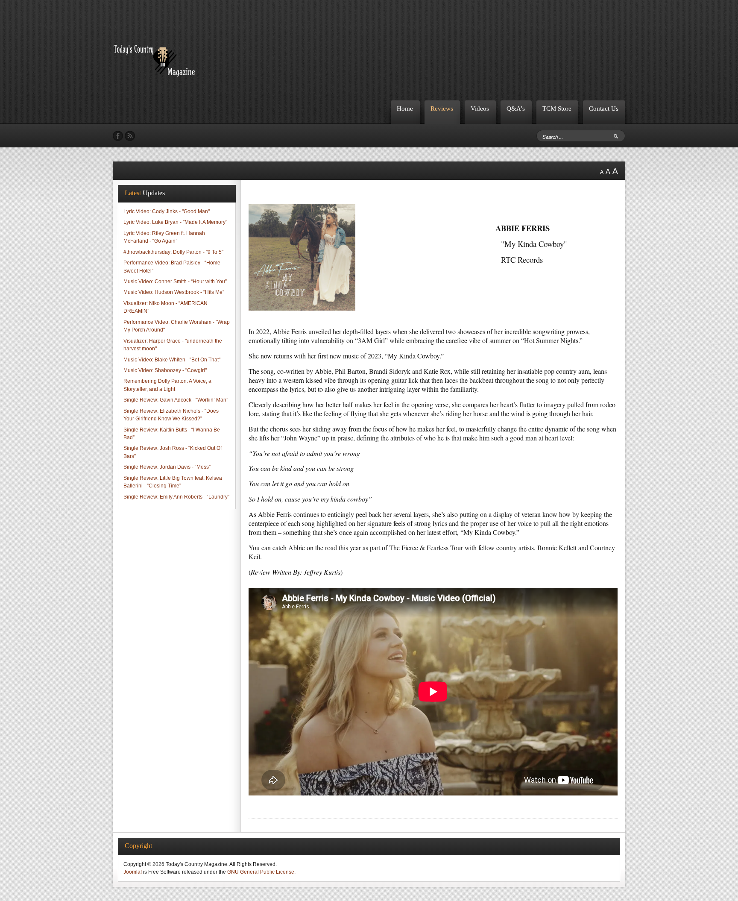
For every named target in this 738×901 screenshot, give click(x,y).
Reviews (441, 108)
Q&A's (516, 108)
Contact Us (603, 108)
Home (405, 108)
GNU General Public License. (261, 872)
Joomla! (132, 872)
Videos (480, 108)
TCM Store (556, 108)
